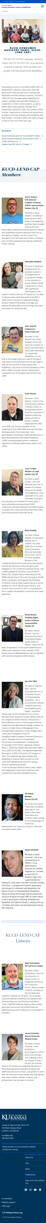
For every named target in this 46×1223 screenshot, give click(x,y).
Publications (30, 1174)
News (27, 1169)
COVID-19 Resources (10, 141)
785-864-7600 (8, 1138)
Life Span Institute (7, 5)
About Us (29, 1157)
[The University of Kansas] (14, 1119)
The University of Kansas (14, 1217)
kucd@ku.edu (7, 1135)
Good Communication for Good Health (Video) (21, 136)
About (5, 11)
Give (27, 1163)
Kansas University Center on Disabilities (16, 7)
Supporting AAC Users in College (15, 144)
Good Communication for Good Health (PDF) (20, 138)
